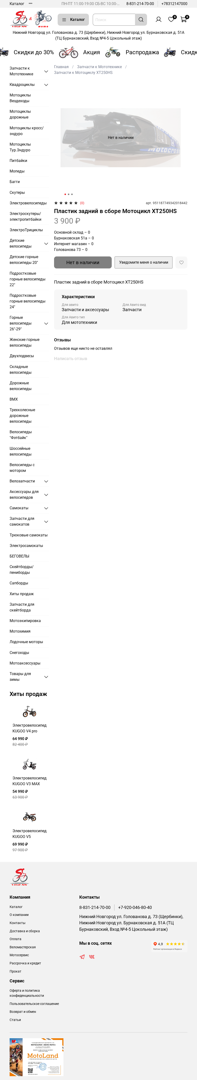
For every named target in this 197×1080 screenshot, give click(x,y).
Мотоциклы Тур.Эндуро (20, 147)
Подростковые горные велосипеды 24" (27, 301)
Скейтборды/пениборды (22, 569)
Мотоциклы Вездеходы (20, 98)
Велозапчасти (22, 481)
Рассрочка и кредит (25, 963)
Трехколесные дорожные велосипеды (22, 416)
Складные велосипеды (20, 369)
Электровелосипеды (28, 203)
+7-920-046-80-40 (135, 907)
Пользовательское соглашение (34, 1004)
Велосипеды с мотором (22, 468)
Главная (61, 67)
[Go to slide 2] (68, 194)
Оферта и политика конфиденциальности (27, 993)
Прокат (15, 971)
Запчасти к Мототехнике (99, 67)
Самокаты (19, 508)
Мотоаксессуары (25, 663)
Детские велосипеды (20, 243)
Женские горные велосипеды (24, 342)
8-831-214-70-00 (140, 3)
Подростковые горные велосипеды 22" (27, 279)
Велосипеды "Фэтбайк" (21, 435)
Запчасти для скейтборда (22, 607)
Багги (15, 181)
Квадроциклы (22, 84)
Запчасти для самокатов (22, 521)
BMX (14, 399)
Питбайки (18, 160)
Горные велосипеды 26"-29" (20, 323)
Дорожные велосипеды (20, 386)
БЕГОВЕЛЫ (19, 556)
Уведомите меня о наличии (143, 262)
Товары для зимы (20, 676)
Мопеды (17, 171)
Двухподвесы (22, 356)
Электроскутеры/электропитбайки (25, 216)
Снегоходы (19, 652)
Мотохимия (20, 631)
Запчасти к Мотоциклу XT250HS (83, 72)
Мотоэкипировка (25, 620)
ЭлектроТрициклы (26, 230)
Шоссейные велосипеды (20, 451)
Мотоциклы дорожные (20, 114)
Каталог (17, 3)
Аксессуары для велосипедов (24, 494)
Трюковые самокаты (29, 535)
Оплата (15, 939)
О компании (19, 915)
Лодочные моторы (26, 642)
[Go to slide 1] (65, 194)
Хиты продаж (22, 594)
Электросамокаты (26, 545)
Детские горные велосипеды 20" (24, 260)
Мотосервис (19, 955)
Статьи (15, 1020)
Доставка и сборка (25, 931)
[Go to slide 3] (72, 194)
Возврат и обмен (23, 1012)
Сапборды (19, 583)
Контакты (17, 923)
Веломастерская (23, 947)
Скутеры (17, 192)
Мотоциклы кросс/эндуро (27, 131)
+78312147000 (174, 3)
